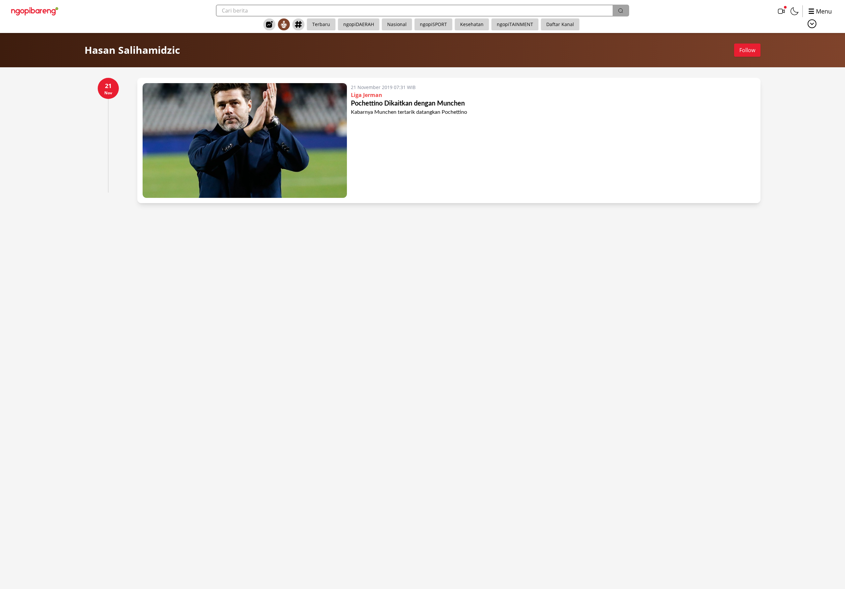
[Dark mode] (794, 11)
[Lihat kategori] (812, 23)
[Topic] (298, 24)
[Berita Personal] (284, 24)
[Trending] (269, 24)
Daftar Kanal (560, 24)
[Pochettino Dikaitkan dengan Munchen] (245, 140)
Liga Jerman (366, 95)
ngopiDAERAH (358, 24)
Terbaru (321, 24)
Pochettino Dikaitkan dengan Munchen (408, 103)
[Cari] (620, 10)
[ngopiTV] (781, 11)
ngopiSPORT (433, 24)
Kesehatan (472, 24)
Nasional (397, 24)
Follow (747, 50)
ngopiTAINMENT (515, 24)
